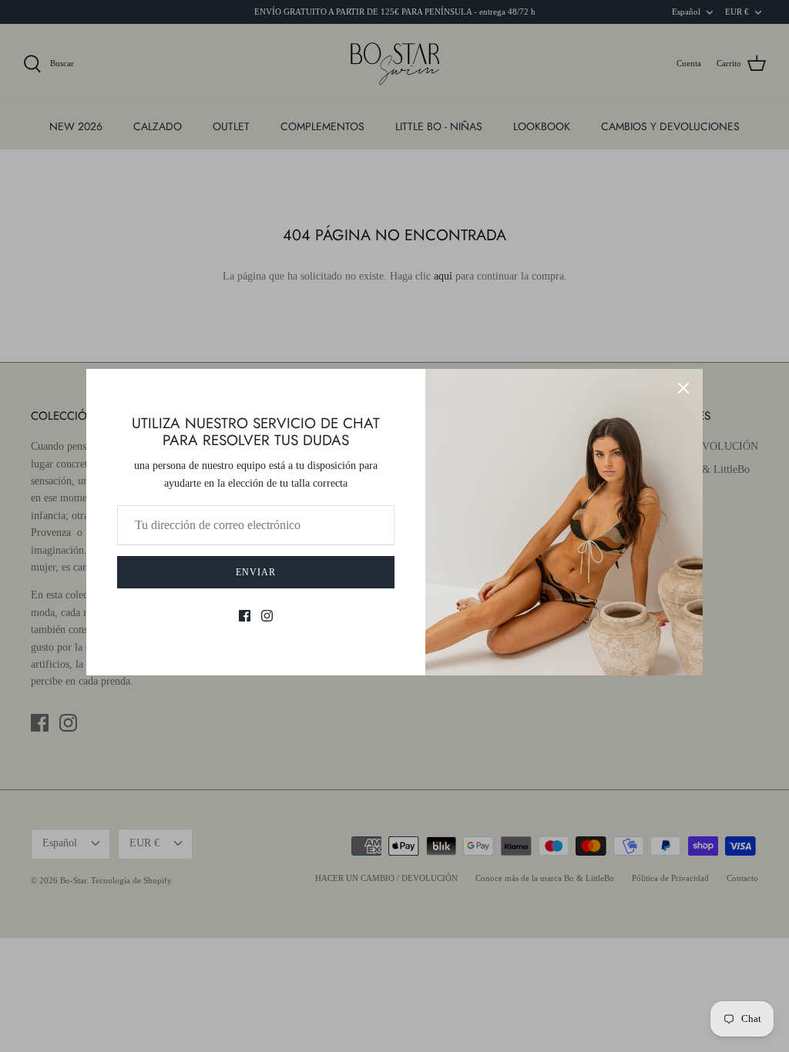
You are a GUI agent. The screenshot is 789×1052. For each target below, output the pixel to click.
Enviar (256, 572)
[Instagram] (267, 615)
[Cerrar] (683, 388)
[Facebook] (244, 615)
